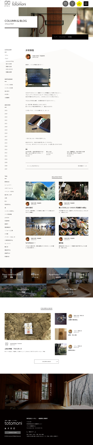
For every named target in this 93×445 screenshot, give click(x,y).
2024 (6, 114)
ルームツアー (8, 185)
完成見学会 (7, 204)
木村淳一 (7, 94)
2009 (6, 162)
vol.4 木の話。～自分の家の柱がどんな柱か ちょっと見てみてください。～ (34, 152)
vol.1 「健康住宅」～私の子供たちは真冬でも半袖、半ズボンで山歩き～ (76, 152)
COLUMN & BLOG (46, 361)
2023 (6, 117)
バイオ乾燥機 (8, 214)
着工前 (6, 247)
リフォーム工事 (9, 230)
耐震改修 (7, 256)
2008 (6, 166)
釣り (6, 201)
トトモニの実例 (9, 84)
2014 (6, 146)
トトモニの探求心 (9, 211)
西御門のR (7, 253)
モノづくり (7, 243)
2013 (6, 149)
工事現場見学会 (9, 240)
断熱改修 (7, 182)
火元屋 (6, 234)
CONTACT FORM (13, 432)
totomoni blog (10, 61)
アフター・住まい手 (10, 237)
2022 (6, 120)
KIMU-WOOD (9, 69)
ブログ (6, 58)
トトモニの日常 (9, 88)
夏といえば (48, 151)
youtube (7, 217)
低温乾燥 (7, 221)
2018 (6, 133)
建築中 (6, 224)
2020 (6, 127)
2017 (6, 136)
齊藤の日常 (9, 66)
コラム (6, 55)
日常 (6, 198)
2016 (6, 140)
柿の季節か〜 (81, 166)
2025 (6, 110)
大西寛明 (7, 97)
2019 (6, 130)
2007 (6, 169)
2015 (6, 143)
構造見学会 (7, 250)
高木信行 (7, 91)
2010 (6, 159)
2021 (6, 123)
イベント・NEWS (9, 191)
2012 (6, 153)
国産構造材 (7, 227)
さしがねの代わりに (34, 166)
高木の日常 (9, 64)
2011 (6, 156)
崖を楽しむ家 (8, 195)
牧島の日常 (9, 72)
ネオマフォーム (9, 188)
